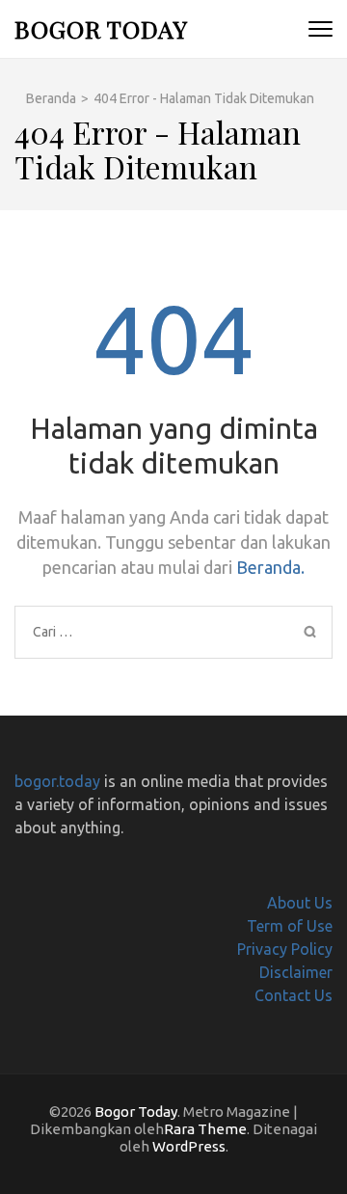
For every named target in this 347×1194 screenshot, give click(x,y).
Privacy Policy (285, 949)
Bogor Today (101, 28)
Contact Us (293, 995)
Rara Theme (205, 1129)
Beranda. (270, 567)
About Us (300, 902)
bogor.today (57, 781)
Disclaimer (296, 972)
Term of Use (290, 926)
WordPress (189, 1146)
